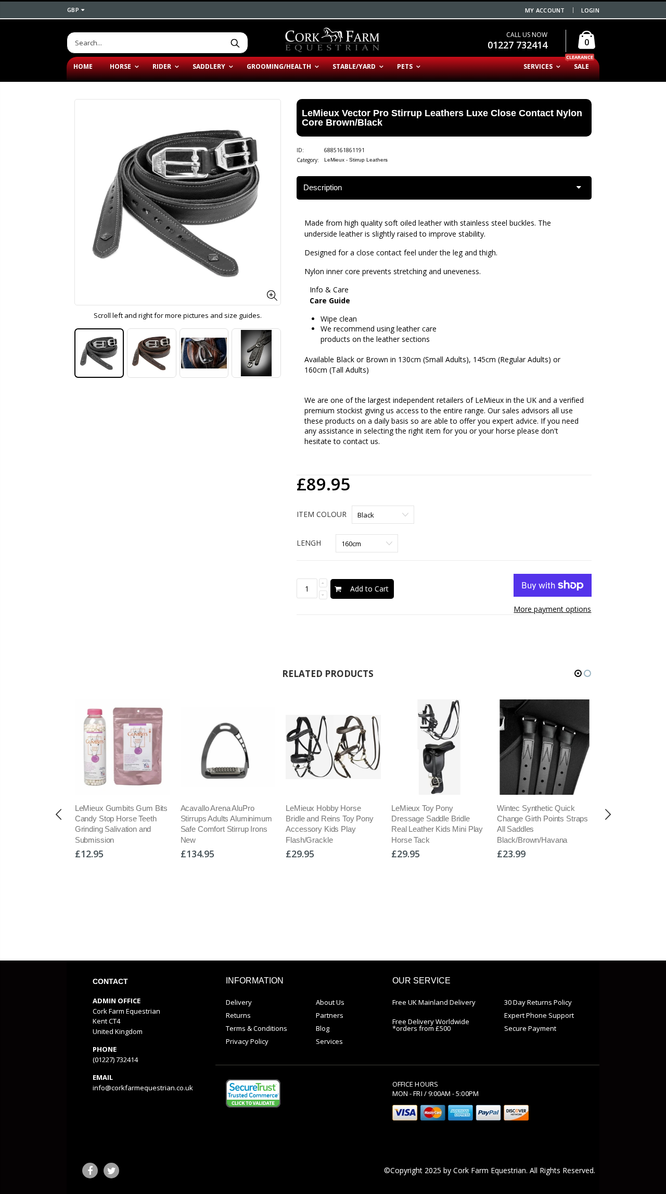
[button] (578, 673)
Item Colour (322, 514)
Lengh (309, 543)
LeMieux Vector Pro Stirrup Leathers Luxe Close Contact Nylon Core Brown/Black (442, 118)
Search (235, 42)
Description (322, 187)
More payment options (552, 609)
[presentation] (85, 353)
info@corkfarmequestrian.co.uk (143, 1087)
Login (590, 10)
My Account (545, 10)
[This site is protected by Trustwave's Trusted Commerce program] (253, 1093)
